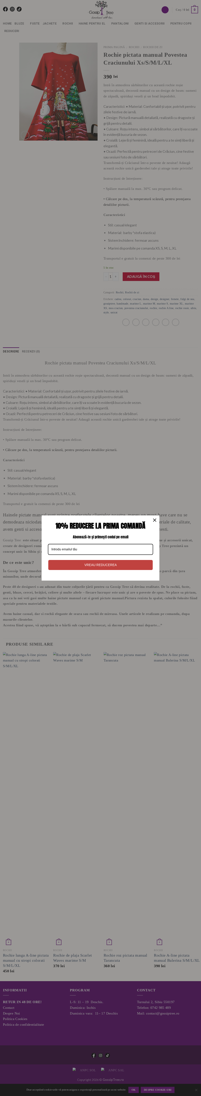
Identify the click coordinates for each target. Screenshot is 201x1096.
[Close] (154, 520)
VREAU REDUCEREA (100, 565)
